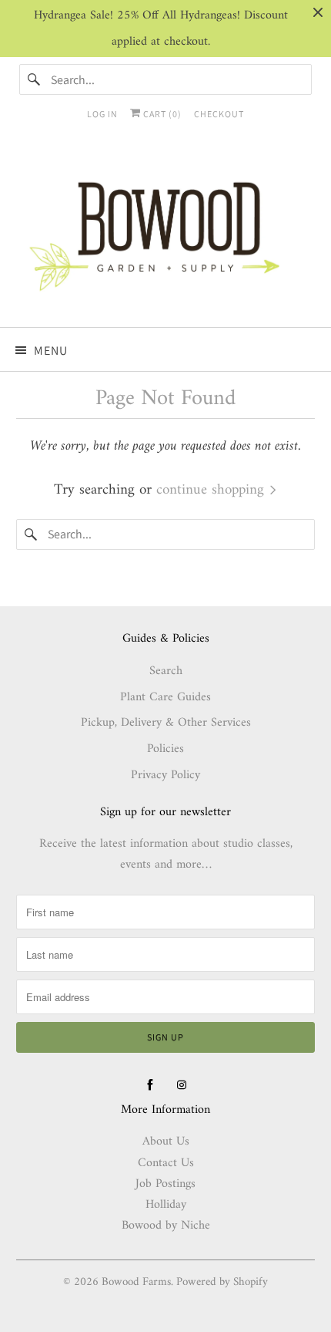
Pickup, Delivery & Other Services (166, 722)
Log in (102, 114)
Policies (165, 749)
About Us (165, 1141)
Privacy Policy (165, 775)
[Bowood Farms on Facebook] (150, 1085)
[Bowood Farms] (166, 233)
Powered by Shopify (222, 1282)
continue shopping (212, 490)
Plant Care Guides (165, 697)
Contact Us (166, 1163)
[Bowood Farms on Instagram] (182, 1085)
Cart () (161, 114)
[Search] (34, 79)
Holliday (165, 1205)
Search (165, 671)
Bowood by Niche (166, 1225)
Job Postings (165, 1184)
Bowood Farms (136, 1282)
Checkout (219, 114)
